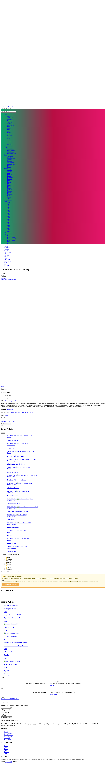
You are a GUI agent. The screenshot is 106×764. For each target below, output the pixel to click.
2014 (8, 221)
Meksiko (9, 191)
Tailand (9, 198)
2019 (8, 213)
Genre (5, 114)
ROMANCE (7, 252)
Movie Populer (8, 736)
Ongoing (9, 159)
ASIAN (6, 256)
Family (9, 128)
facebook (6, 670)
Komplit (9, 161)
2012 (8, 223)
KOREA (6, 255)
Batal (10, 717)
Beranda (6, 732)
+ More (6, 234)
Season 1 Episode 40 (10, 401)
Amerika (9, 170)
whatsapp (6, 674)
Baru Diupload (11, 158)
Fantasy (9, 129)
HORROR (7, 247)
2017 (8, 216)
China (2, 278)
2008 (8, 229)
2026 (8, 203)
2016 (8, 218)
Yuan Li (16, 412)
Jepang (9, 185)
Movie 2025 (7, 738)
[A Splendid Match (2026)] (8, 421)
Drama (9, 126)
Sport (8, 140)
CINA (5, 253)
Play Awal (3, 279)
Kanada (9, 186)
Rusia (8, 195)
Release (9, 167)
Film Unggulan (11, 150)
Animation (10, 119)
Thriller (9, 141)
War (8, 143)
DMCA (9, 241)
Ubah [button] (9, 395)
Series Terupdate (8, 735)
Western (9, 144)
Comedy (9, 122)
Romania (9, 194)
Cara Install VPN (11, 238)
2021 (8, 210)
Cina (8, 173)
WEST (6, 258)
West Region (10, 162)
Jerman (9, 176)
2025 (8, 204)
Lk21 (5, 147)
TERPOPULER (8, 265)
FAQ (8, 243)
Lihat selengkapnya (6, 423)
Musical (9, 134)
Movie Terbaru (8, 733)
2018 (8, 215)
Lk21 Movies (10, 149)
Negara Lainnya (8, 200)
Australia (9, 171)
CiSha (31, 412)
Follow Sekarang (53, 685)
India (8, 180)
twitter (5, 671)
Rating (9, 165)
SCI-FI (6, 250)
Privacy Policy (11, 240)
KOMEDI (6, 249)
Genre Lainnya (8, 146)
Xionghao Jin (9, 409)
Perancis (9, 174)
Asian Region (10, 164)
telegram (6, 673)
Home (2, 699)
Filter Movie (4, 717)
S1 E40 (11, 699)
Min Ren (21, 412)
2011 (8, 225)
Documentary (10, 125)
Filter (14, 699)
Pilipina (9, 192)
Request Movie (11, 237)
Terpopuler (10, 156)
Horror (9, 132)
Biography (10, 120)
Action (9, 116)
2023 (8, 207)
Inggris (9, 182)
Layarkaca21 (8, 762)
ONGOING (7, 259)
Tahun (5, 201)
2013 (8, 222)
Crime (9, 123)
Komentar (6, 699)
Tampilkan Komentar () (10, 584)
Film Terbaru (10, 152)
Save (14, 279)
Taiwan (9, 197)
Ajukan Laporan (53, 694)
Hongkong (10, 177)
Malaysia (9, 189)
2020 (8, 212)
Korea (9, 188)
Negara (6, 168)
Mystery (9, 135)
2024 (8, 206)
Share (17, 699)
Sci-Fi (8, 138)
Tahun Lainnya (8, 232)
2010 (8, 226)
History (9, 131)
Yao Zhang (11, 412)
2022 (8, 209)
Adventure (10, 117)
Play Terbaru (9, 279)
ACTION (6, 246)
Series (5, 155)
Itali (8, 183)
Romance (9, 137)
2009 (8, 228)
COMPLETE (7, 261)
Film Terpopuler (11, 153)
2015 (8, 219)
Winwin (27, 412)
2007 (8, 231)
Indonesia (9, 179)
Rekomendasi (10, 235)
